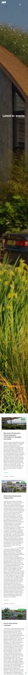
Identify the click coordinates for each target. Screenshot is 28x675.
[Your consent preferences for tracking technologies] (25, 672)
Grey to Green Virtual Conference (10, 624)
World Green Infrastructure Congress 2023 (12, 497)
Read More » (6, 472)
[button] (6, 6)
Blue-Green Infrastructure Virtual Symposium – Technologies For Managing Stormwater (12, 436)
